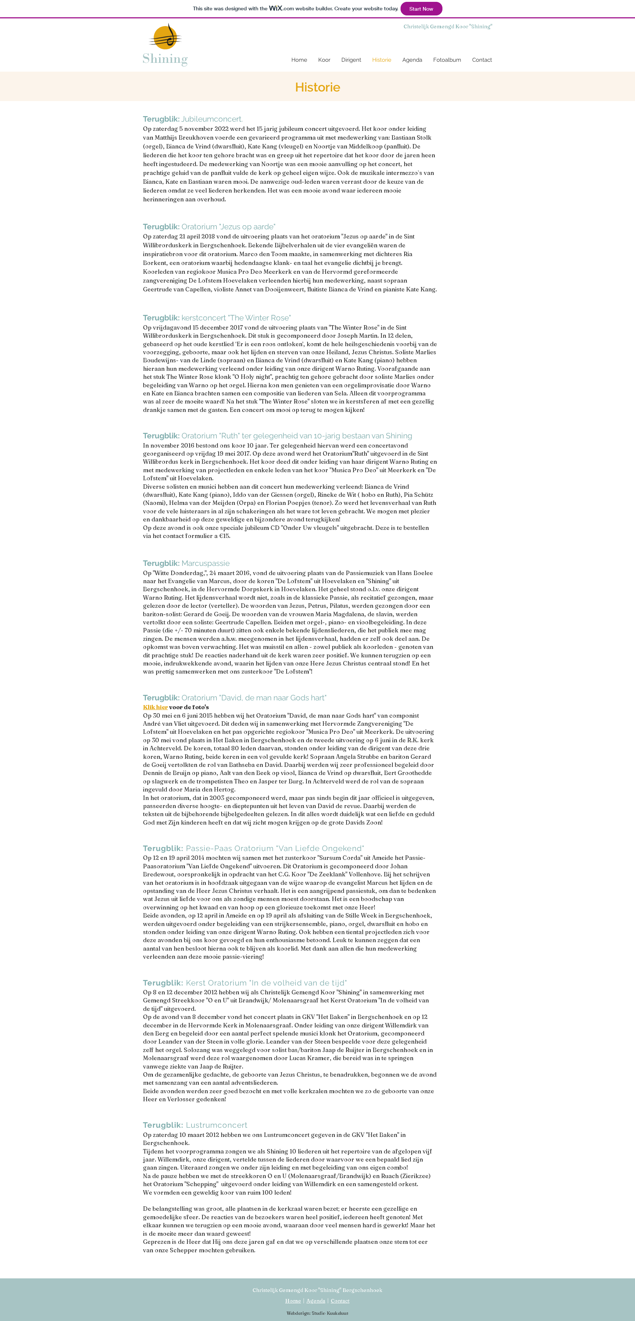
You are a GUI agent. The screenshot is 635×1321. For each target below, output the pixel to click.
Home (293, 1300)
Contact (340, 1300)
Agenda (315, 1300)
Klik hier (155, 707)
